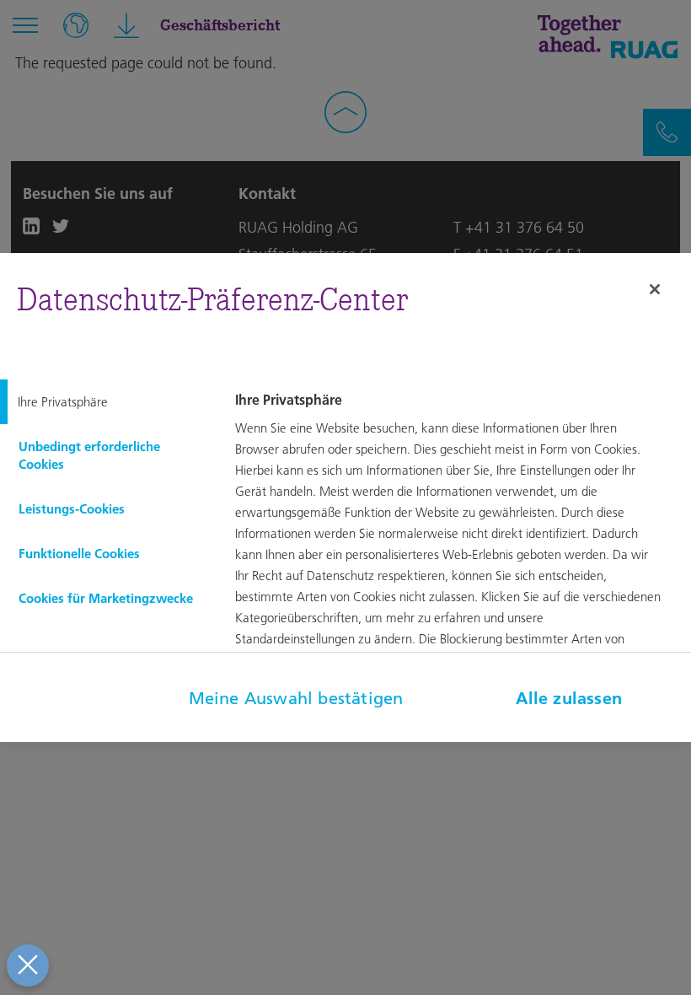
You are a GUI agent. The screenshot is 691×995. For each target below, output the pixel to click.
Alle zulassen (569, 698)
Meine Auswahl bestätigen (296, 698)
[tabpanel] (461, 552)
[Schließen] (654, 289)
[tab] (106, 401)
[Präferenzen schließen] (28, 965)
